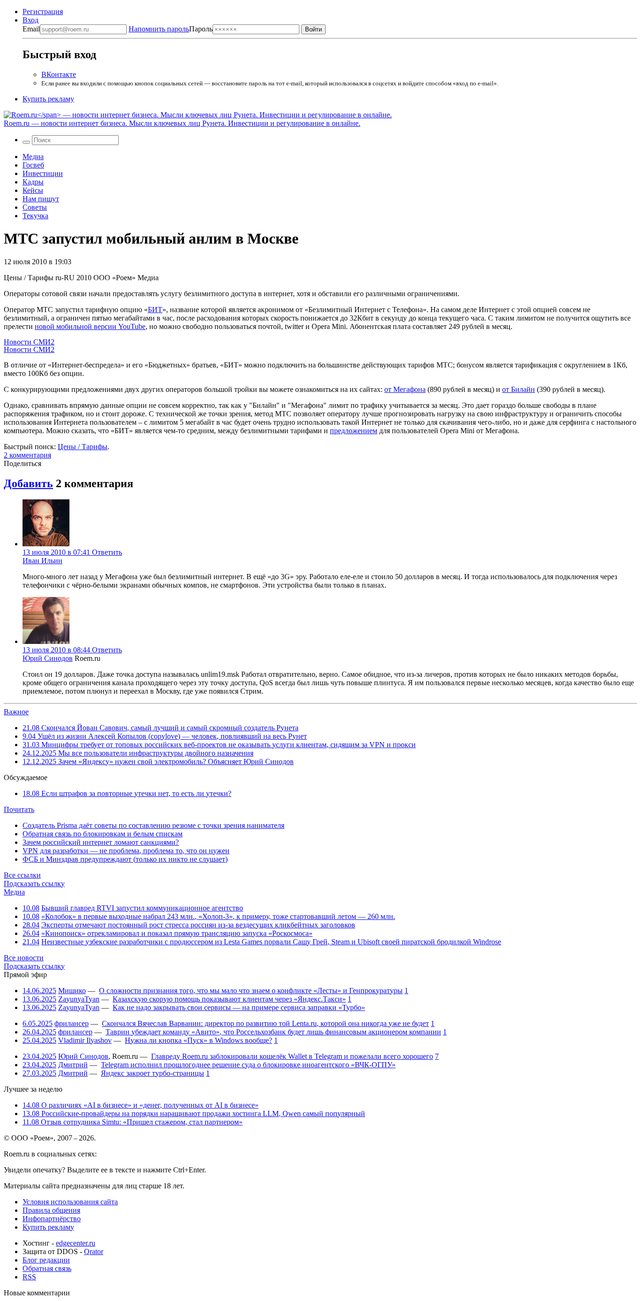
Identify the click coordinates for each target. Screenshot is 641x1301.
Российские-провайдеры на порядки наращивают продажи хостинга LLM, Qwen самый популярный (194, 1113)
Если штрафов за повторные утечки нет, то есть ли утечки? (127, 793)
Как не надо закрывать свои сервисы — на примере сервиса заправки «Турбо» (239, 1007)
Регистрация (43, 11)
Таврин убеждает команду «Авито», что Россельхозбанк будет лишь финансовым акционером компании (273, 1032)
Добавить (28, 483)
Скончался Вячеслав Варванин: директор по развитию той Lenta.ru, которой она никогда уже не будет (265, 1023)
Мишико (72, 991)
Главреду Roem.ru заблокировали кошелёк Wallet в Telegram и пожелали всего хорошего (292, 1056)
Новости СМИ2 (29, 342)
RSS (29, 1277)
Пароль (171, 29)
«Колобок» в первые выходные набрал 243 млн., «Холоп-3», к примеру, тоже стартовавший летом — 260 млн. (218, 916)
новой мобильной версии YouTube (90, 326)
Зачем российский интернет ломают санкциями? (101, 842)
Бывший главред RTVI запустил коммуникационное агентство (142, 908)
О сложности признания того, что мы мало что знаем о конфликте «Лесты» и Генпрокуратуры (251, 991)
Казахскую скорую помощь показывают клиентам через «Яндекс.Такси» (229, 999)
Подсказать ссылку (34, 884)
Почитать (19, 809)
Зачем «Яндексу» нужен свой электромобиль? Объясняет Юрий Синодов (158, 761)
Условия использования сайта (70, 1202)
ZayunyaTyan (78, 999)
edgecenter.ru (75, 1243)
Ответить (107, 552)
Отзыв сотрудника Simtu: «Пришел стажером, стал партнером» (133, 1122)
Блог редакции (46, 1260)
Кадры (33, 182)
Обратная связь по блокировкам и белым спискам (103, 834)
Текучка (35, 216)
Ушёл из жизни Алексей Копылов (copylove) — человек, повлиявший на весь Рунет (165, 736)
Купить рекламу (48, 99)
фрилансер (71, 1023)
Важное (16, 712)
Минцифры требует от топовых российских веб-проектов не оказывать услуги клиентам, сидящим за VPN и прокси (219, 745)
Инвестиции (43, 173)
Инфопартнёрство (52, 1219)
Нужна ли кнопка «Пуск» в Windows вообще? (198, 1040)
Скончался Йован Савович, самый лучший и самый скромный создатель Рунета (160, 728)
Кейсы (33, 190)
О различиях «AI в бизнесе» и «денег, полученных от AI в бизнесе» (141, 1105)
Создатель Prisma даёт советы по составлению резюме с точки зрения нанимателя (153, 825)
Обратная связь (47, 1268)
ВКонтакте (58, 74)
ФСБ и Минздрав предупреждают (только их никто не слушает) (125, 859)
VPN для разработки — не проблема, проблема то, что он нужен (126, 851)
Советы (35, 207)
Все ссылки (22, 875)
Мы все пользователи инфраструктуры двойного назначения (138, 753)
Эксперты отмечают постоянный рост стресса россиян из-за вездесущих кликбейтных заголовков (198, 925)
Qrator (93, 1251)
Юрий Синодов (48, 658)
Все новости (24, 958)
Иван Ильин (42, 561)
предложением (353, 431)
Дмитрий (73, 1065)
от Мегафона (405, 389)
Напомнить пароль (159, 29)
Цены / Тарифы (82, 447)
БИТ (155, 310)
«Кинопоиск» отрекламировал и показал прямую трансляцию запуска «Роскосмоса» (177, 933)
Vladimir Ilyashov (85, 1040)
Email (31, 29)
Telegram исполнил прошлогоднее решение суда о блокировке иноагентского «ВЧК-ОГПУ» (248, 1065)
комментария (27, 455)
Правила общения (51, 1210)
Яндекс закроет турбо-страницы (152, 1073)
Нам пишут (41, 199)
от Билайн (518, 389)
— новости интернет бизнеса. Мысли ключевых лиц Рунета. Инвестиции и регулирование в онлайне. (182, 123)
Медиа (33, 157)
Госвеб (33, 165)
